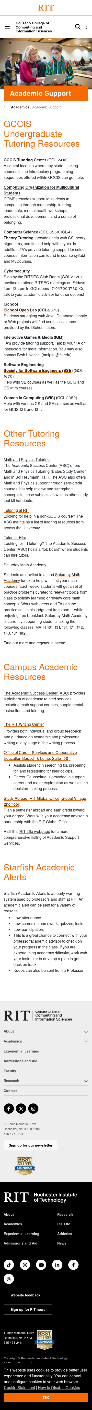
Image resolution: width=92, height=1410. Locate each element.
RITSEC (31, 277)
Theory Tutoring (19, 238)
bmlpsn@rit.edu (56, 354)
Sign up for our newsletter (30, 1145)
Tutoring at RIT (16, 510)
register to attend (50, 643)
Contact (10, 1090)
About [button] (9, 1031)
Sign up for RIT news (28, 1309)
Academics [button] (13, 1041)
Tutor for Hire (15, 537)
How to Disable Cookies (59, 1387)
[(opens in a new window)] (9, 1108)
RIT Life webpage (34, 831)
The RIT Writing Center (24, 724)
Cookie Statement (19, 1387)
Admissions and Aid (20, 1060)
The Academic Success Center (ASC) (36, 693)
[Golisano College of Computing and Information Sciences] (38, 1016)
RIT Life (63, 1223)
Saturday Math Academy (25, 565)
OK (46, 1397)
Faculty (10, 1070)
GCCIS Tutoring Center (25, 160)
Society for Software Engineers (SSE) (38, 370)
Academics (20, 107)
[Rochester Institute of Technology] (46, 7)
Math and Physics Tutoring (27, 459)
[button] (7, 27)
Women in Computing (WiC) (29, 397)
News (61, 1243)
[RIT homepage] (40, 1197)
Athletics (64, 1233)
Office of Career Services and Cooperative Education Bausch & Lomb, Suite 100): (40, 755)
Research (65, 1214)
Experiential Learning (21, 1051)
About (9, 1214)
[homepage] (7, 107)
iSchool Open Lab (20, 310)
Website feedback (25, 1295)
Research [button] (11, 1080)
